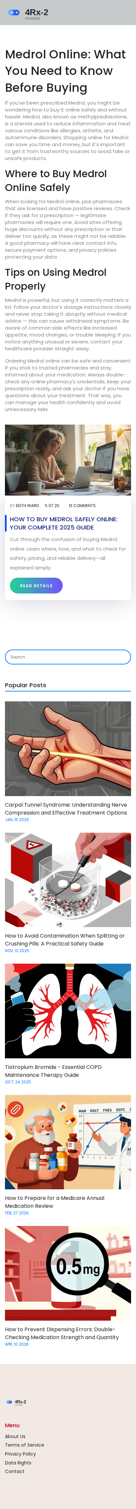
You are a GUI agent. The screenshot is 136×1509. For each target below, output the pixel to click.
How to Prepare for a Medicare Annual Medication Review (54, 1202)
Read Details (36, 586)
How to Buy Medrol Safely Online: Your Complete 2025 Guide (64, 523)
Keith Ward (27, 505)
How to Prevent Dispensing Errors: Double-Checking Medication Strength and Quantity (62, 1333)
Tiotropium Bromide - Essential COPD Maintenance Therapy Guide (53, 1071)
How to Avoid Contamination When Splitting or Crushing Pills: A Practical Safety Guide (65, 939)
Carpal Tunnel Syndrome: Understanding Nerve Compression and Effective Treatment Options (66, 809)
